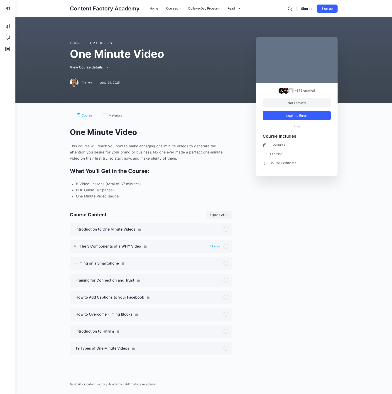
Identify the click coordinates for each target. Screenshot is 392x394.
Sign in (306, 8)
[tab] (83, 115)
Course (77, 43)
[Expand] (75, 246)
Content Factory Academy (105, 8)
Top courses (100, 43)
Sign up (327, 8)
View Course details (87, 67)
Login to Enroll (296, 115)
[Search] (289, 8)
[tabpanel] (151, 159)
